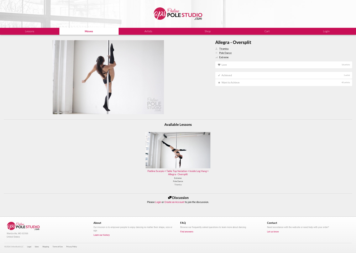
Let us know (273, 231)
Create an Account (174, 202)
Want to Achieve (286, 82)
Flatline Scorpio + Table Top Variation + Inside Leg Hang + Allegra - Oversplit (178, 173)
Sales (37, 246)
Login (158, 202)
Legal (29, 246)
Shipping (45, 246)
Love (286, 64)
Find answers (186, 231)
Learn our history (101, 235)
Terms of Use (57, 246)
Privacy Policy (71, 246)
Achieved (286, 75)
